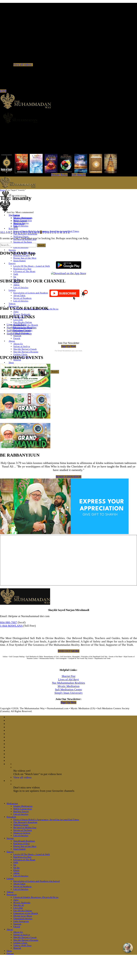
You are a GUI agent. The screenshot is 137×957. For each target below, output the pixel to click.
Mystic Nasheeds (21, 314)
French (16, 338)
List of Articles (20, 226)
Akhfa (16, 284)
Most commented (22, 218)
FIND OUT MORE (68, 651)
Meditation (12, 803)
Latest (16, 215)
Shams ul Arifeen (21, 833)
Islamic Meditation (23, 806)
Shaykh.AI (18, 905)
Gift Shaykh (79, 174)
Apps (16, 311)
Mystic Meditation (69, 686)
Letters (12, 290)
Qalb (15, 274)
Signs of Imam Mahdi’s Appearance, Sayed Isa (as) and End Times (46, 819)
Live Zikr (18, 319)
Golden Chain (20, 354)
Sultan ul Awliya (21, 346)
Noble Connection (22, 808)
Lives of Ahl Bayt (16, 324)
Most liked (18, 223)
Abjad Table (19, 295)
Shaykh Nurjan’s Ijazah (25, 349)
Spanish (17, 335)
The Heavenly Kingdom (25, 822)
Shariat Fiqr (69, 676)
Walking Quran (20, 236)
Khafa (16, 870)
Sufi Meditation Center (19, 330)
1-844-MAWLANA (11, 625)
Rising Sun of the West (24, 258)
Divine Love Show (22, 916)
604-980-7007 (8, 622)
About (12, 341)
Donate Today (59, 174)
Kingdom (13, 228)
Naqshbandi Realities (24, 841)
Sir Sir (16, 867)
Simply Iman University (19, 333)
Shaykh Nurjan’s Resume (25, 351)
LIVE (3, 91)
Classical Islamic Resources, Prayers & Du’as (35, 897)
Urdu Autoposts (21, 921)
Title (15, 226)
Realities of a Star (22, 268)
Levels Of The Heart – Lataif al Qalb (31, 266)
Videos (12, 303)
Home (2, 190)
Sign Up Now (68, 346)
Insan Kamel (19, 260)
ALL (2, 232)
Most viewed (20, 220)
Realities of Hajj (21, 843)
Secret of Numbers (22, 298)
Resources (12, 894)
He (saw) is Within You (24, 827)
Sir (14, 276)
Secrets (12, 250)
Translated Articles (22, 918)
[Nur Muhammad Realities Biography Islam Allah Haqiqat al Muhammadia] (68, 118)
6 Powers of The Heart (24, 271)
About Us (18, 343)
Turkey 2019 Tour (22, 945)
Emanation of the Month (25, 325)
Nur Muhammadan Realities (21, 327)
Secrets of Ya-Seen (22, 242)
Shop (11, 362)
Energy (12, 263)
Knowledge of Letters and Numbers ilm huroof (36, 292)
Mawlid (17, 948)
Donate (10, 953)
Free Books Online (22, 322)
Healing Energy (21, 811)
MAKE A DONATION (68, 476)
